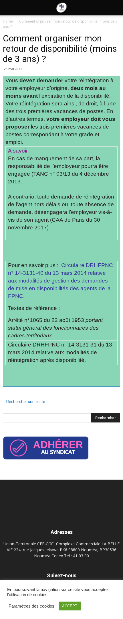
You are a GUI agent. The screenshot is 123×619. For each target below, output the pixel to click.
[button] (115, 7)
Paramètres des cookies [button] (31, 606)
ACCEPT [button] (69, 606)
